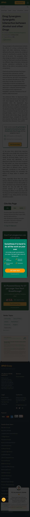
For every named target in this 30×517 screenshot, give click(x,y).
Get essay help (15, 270)
